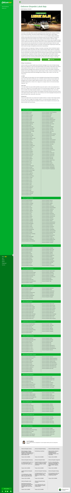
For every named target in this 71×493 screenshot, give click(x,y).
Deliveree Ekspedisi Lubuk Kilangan (28, 435)
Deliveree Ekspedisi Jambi (26, 404)
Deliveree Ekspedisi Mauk (46, 115)
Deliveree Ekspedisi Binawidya (27, 378)
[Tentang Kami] (2, 491)
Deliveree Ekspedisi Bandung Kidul (48, 235)
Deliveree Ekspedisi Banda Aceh (27, 416)
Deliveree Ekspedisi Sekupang (47, 331)
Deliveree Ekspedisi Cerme (27, 263)
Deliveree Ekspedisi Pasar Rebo (27, 135)
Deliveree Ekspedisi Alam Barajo (27, 405)
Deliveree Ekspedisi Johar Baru (47, 129)
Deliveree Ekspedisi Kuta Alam (27, 422)
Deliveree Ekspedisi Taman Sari (27, 126)
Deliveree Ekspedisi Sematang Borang (49, 348)
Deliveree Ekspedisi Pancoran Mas (48, 135)
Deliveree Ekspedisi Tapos (47, 136)
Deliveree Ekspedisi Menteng (27, 174)
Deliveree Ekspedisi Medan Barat (28, 311)
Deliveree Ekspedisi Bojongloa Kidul (48, 239)
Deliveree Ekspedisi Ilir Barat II (27, 345)
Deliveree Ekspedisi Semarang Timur (28, 275)
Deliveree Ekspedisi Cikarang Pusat (48, 214)
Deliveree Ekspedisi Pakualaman (48, 292)
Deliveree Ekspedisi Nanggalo (47, 428)
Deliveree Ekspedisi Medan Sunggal (28, 306)
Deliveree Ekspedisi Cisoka (27, 183)
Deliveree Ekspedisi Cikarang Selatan (49, 139)
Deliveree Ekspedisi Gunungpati (48, 275)
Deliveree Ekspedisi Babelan (27, 230)
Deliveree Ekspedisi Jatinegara (27, 151)
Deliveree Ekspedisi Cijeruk (47, 138)
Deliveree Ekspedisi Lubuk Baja (47, 325)
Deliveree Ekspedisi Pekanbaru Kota (28, 387)
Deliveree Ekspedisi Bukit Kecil (27, 341)
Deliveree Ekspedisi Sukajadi (27, 232)
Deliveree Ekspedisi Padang (27, 428)
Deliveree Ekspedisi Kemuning (47, 339)
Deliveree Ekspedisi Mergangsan (48, 293)
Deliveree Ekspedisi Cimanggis (27, 219)
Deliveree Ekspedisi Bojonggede (27, 223)
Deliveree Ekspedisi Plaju (46, 342)
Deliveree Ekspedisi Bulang (27, 332)
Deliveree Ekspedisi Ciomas (27, 217)
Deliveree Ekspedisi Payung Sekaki (28, 385)
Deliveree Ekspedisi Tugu (46, 281)
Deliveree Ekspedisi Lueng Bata (48, 418)
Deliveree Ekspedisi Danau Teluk (28, 408)
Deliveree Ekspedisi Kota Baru (47, 405)
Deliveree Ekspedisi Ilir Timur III (27, 349)
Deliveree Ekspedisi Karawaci (27, 149)
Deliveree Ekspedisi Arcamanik (27, 227)
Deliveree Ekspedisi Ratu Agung (27, 398)
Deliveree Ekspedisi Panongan (47, 148)
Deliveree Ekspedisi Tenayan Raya (48, 385)
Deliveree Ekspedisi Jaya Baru (27, 421)
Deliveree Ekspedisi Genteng (27, 255)
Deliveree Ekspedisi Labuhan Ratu (28, 365)
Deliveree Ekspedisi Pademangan (28, 165)
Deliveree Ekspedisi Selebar (47, 394)
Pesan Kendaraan (5, 6)
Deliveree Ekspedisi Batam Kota (27, 325)
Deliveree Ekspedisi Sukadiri (47, 162)
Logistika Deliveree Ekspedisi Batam (28, 323)
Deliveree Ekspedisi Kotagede (47, 296)
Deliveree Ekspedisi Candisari (27, 282)
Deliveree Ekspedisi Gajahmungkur (48, 270)
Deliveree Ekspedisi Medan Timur (48, 316)
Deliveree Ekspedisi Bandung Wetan (48, 222)
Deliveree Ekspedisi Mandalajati (48, 240)
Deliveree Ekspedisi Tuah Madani (48, 387)
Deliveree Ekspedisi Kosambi (27, 167)
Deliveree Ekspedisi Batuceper (47, 157)
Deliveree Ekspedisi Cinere (26, 213)
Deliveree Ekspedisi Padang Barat (48, 429)
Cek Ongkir (31, 59)
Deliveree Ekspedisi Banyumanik (48, 273)
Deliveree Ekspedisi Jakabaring (27, 351)
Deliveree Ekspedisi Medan (27, 303)
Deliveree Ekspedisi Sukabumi (27, 371)
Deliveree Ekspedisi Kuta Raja (47, 416)
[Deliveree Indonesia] (6, 2)
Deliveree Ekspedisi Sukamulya (47, 144)
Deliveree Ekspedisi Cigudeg (47, 203)
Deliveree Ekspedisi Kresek (27, 180)
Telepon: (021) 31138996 (25, 478)
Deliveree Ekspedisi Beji (46, 116)
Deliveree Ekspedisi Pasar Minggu (28, 131)
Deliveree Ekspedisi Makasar (27, 171)
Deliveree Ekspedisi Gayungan (47, 262)
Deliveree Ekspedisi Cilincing (47, 122)
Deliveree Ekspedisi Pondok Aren (28, 168)
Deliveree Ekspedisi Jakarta (27, 112)
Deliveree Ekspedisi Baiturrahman (28, 418)
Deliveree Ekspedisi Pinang (27, 120)
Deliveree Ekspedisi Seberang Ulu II (48, 346)
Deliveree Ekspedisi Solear (47, 161)
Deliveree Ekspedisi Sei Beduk (47, 329)
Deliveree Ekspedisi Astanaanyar (48, 206)
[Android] (5, 491)
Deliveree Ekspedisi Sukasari (47, 200)
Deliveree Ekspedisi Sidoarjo (27, 253)
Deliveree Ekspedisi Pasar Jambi (48, 408)
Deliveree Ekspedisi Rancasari (47, 233)
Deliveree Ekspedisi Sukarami (47, 349)
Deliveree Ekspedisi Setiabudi (47, 128)
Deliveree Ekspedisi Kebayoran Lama (28, 138)
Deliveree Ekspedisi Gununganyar (48, 265)
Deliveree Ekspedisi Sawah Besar (28, 175)
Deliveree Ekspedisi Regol (47, 204)
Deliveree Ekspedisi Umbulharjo (48, 295)
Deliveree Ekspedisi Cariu (46, 151)
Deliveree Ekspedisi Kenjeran (27, 250)
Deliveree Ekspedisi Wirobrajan (27, 298)
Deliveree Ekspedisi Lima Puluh (27, 382)
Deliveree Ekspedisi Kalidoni (47, 338)
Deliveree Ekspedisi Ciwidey (27, 209)
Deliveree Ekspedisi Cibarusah (27, 222)
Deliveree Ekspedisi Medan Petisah (48, 315)
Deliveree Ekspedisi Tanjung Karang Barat (49, 358)
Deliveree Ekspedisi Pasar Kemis (48, 123)
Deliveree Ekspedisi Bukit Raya (27, 379)
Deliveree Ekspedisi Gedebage (27, 220)
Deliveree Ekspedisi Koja (26, 164)
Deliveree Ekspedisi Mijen (46, 278)
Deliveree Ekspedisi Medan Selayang (48, 318)
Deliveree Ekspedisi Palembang (27, 338)
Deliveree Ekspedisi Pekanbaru (27, 376)
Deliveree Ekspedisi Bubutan (47, 256)
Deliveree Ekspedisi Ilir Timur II (27, 348)
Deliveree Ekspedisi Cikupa (27, 148)
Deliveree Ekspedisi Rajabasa (27, 369)
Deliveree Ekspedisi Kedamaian (27, 361)
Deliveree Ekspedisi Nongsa (47, 326)
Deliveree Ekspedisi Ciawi (26, 206)
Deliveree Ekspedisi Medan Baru (48, 312)
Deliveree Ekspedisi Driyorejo (27, 259)
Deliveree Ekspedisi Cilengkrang (27, 239)
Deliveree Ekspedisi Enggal (27, 359)
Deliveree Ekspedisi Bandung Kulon (48, 223)
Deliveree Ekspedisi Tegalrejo (27, 289)
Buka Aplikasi (6, 488)
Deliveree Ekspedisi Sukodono (27, 265)
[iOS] (7, 491)
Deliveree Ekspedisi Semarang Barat (48, 276)
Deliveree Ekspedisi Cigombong (48, 131)
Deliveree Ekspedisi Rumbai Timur (48, 379)
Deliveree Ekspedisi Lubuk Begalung (28, 434)
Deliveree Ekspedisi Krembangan (48, 258)
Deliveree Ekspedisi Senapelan (47, 382)
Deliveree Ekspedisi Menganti (27, 249)
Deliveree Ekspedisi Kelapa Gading (28, 128)
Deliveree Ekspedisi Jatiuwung (27, 193)
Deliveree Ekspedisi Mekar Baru (48, 164)
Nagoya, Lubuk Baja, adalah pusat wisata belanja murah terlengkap (34, 35)
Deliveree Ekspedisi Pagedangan (28, 191)
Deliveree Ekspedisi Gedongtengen (28, 295)
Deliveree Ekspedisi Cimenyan (47, 242)
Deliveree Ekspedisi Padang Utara (48, 434)
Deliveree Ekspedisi (48, 168)
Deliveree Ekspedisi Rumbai (47, 376)
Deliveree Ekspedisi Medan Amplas (28, 316)
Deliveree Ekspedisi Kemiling (27, 364)
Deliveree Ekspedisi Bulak (46, 263)
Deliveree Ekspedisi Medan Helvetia (28, 308)
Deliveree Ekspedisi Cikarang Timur (48, 216)
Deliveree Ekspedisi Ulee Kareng (48, 422)
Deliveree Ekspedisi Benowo (27, 262)
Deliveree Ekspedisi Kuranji (27, 432)
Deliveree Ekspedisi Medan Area (27, 318)
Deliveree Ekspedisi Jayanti (47, 113)
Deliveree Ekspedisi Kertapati (47, 341)
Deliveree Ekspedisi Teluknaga (47, 158)
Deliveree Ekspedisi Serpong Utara (48, 149)
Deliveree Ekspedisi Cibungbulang (48, 229)
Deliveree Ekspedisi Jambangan (27, 256)
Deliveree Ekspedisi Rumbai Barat (48, 378)
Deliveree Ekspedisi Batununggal (28, 236)
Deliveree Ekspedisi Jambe (27, 184)
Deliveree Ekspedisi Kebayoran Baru (48, 119)
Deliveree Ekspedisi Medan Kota (27, 305)
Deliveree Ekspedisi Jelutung (47, 404)
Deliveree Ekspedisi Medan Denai (28, 309)
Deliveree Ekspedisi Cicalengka (27, 203)
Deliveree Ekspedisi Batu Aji (27, 326)
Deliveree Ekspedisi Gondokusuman (28, 292)
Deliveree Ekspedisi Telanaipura (48, 411)
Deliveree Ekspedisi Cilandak (27, 136)
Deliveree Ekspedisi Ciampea (27, 226)
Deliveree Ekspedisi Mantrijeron (48, 288)
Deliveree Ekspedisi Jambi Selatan (28, 409)
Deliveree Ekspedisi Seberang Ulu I (48, 345)
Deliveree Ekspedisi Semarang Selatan (29, 281)
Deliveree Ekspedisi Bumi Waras (28, 358)
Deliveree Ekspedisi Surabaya (53, 448)
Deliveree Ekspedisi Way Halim (47, 368)
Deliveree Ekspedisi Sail (46, 381)
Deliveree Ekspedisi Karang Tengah (28, 170)
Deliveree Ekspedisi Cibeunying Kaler (49, 230)
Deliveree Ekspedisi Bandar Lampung (28, 356)
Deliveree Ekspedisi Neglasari (27, 187)
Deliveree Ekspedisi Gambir (27, 157)
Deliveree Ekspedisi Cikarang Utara (48, 142)
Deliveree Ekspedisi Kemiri (26, 113)
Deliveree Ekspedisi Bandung (27, 200)
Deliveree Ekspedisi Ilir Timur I (27, 346)
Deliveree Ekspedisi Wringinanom (48, 255)
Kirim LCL (4, 8)
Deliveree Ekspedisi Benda (26, 125)
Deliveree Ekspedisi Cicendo (47, 201)
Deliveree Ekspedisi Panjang (27, 368)
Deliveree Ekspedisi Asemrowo (47, 259)
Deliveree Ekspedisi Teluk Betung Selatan (49, 364)
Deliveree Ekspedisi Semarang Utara (28, 273)
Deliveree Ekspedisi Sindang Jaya (48, 152)
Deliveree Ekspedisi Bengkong (27, 331)
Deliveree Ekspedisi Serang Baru (48, 226)
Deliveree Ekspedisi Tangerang (27, 123)
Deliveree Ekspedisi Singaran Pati (48, 395)
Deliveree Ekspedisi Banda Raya (28, 419)
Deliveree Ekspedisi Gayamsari (27, 276)
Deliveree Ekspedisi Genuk (26, 278)
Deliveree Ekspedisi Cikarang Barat (48, 141)
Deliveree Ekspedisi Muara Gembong (28, 233)
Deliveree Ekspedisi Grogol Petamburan (49, 112)
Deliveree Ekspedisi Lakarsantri (48, 250)
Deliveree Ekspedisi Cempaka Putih (28, 145)
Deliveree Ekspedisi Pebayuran (47, 217)
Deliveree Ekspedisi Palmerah (27, 155)
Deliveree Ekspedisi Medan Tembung (48, 308)
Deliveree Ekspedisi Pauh (46, 435)
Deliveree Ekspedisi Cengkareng (27, 129)
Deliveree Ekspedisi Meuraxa (47, 419)
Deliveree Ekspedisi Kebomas (47, 253)
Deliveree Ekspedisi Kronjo (47, 145)
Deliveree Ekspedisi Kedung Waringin (49, 207)
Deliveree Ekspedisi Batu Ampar (27, 328)
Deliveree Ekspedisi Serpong (27, 116)
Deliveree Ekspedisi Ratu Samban (48, 392)
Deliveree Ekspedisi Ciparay (27, 214)
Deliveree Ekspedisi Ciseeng (27, 207)
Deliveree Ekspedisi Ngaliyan (47, 279)
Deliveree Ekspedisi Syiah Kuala (48, 421)
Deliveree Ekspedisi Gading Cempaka (28, 394)
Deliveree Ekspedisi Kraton (47, 289)
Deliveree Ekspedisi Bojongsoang (28, 229)
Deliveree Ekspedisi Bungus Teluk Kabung (29, 429)
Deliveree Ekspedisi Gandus (27, 342)
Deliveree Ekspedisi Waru (26, 252)
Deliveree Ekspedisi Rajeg (26, 190)
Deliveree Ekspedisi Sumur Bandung (28, 240)
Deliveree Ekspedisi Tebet (26, 132)
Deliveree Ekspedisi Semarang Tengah (29, 272)
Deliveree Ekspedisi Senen (26, 194)
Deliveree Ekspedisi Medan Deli (27, 312)
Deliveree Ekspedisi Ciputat (27, 162)
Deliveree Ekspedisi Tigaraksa (27, 139)
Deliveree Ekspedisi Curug (26, 161)
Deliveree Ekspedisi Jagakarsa (27, 173)
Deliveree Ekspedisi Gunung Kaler (48, 154)
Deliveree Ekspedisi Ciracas (27, 178)
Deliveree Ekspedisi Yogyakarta (27, 288)
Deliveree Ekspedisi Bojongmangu (48, 165)
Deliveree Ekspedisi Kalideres (27, 158)
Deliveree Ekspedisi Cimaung (47, 210)
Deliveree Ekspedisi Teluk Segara (48, 398)
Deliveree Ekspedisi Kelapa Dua (27, 186)
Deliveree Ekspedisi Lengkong (27, 210)
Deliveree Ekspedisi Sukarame (47, 356)
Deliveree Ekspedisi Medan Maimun (48, 309)
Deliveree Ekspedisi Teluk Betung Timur (49, 365)
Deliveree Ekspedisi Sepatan (27, 181)
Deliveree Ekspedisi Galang (47, 323)
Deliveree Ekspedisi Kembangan (48, 126)
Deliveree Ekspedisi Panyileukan (48, 213)
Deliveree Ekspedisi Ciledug (27, 119)
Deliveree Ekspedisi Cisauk (27, 141)
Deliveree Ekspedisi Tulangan (47, 252)
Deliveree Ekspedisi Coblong (47, 220)
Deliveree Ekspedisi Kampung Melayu (28, 395)
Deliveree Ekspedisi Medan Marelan (48, 305)
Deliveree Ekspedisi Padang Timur (48, 432)
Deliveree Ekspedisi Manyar (27, 258)
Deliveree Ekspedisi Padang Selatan (48, 431)
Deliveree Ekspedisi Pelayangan (48, 409)
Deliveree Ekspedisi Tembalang (47, 272)
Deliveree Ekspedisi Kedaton (27, 362)
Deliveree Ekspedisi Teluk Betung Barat (49, 362)
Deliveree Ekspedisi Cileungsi (27, 204)
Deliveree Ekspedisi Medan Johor (48, 303)
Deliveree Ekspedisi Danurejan (27, 293)
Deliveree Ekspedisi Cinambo (47, 236)
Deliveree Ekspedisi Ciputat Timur (48, 155)
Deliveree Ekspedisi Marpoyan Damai (28, 384)
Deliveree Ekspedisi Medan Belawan (28, 315)
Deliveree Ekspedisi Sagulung (47, 328)
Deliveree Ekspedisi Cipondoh (27, 142)
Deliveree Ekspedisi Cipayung (27, 152)
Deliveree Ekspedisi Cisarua (27, 201)
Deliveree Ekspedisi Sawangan (27, 144)
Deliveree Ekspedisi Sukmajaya (47, 219)
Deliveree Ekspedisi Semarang (27, 270)
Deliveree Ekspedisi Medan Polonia (48, 311)
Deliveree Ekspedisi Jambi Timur (28, 411)
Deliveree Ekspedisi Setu (46, 125)
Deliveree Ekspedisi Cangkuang (48, 209)
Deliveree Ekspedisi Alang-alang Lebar (29, 339)
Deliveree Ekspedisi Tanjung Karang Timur (49, 359)
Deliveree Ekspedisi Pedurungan (27, 279)
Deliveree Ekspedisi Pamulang (27, 115)
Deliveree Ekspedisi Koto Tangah (28, 431)
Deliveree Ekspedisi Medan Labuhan (48, 306)
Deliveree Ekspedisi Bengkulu (27, 392)
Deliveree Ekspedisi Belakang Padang (28, 329)
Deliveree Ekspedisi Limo (26, 235)
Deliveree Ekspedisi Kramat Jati (27, 154)
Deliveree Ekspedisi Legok (47, 132)
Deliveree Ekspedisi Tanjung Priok (28, 122)
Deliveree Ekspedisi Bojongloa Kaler (48, 232)
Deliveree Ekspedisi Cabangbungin (48, 167)
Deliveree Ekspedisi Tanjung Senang (48, 361)
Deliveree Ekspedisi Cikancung (47, 227)
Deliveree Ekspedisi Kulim (26, 381)
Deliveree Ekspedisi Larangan (27, 177)
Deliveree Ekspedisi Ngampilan (27, 296)
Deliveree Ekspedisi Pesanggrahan (48, 120)
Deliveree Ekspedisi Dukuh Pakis (48, 249)
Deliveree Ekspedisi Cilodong (27, 216)
